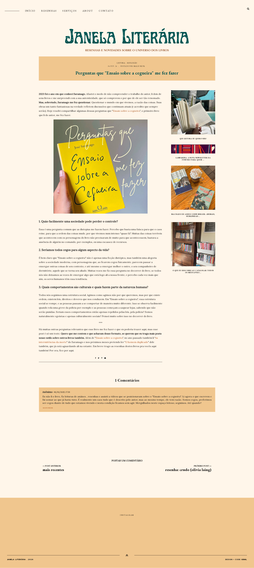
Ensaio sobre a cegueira (126, 110)
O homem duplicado (136, 342)
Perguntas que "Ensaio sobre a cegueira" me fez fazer (127, 73)
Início (30, 10)
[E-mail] (105, 358)
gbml (244, 559)
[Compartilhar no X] (99, 358)
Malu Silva (139, 66)
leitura (121, 63)
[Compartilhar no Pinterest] (102, 358)
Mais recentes (53, 469)
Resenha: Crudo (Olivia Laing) (188, 469)
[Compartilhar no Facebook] (96, 358)
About (87, 10)
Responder (48, 408)
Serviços (69, 10)
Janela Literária (16, 559)
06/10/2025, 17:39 (62, 392)
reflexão (132, 63)
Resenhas (49, 10)
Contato (106, 10)
